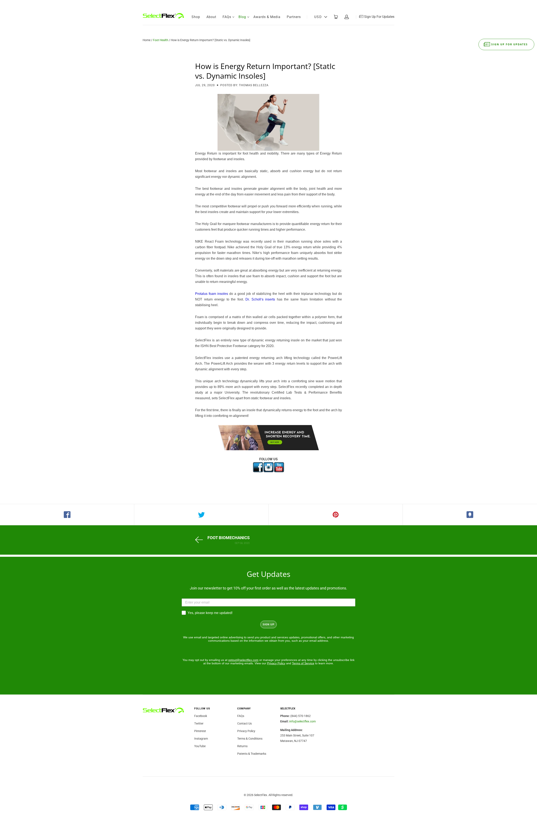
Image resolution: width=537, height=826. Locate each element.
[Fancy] (470, 514)
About (211, 17)
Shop (196, 17)
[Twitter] (370, 4)
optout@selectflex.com (243, 660)
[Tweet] (201, 514)
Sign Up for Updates (509, 44)
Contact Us (244, 723)
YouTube (200, 746)
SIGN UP (268, 624)
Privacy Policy (276, 663)
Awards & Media (266, 17)
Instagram (201, 738)
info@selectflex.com (302, 721)
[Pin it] (335, 514)
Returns (242, 746)
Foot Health (160, 40)
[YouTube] (391, 4)
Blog (242, 17)
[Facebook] (363, 4)
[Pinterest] (377, 4)
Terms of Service (303, 663)
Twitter (198, 723)
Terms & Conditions (249, 738)
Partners (294, 17)
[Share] (67, 514)
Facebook (200, 716)
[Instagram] (384, 4)
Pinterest (200, 731)
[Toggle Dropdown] (233, 17)
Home (146, 40)
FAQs (227, 17)
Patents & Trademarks (251, 753)
